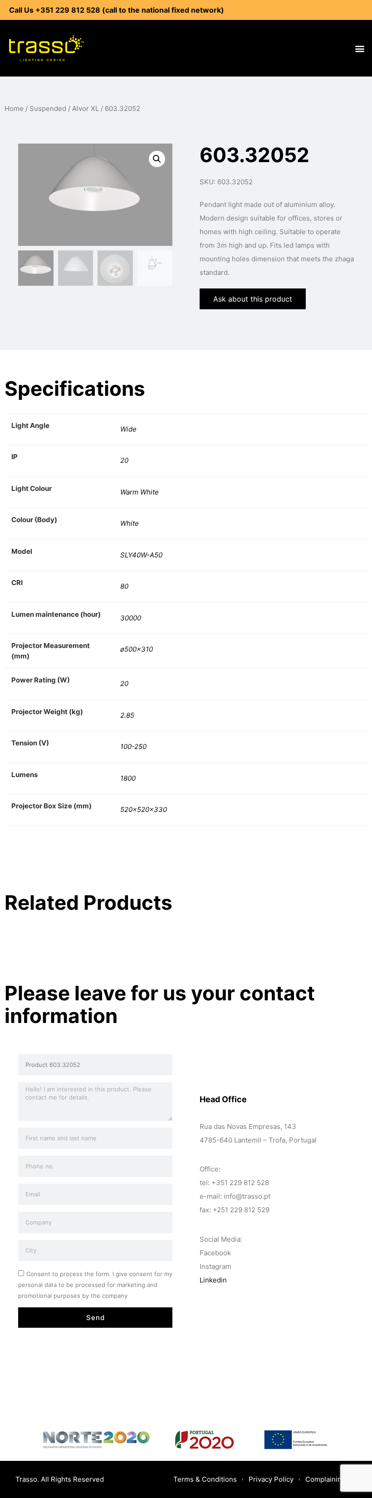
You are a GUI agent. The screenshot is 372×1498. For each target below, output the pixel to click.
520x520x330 (143, 809)
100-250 (133, 746)
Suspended (47, 108)
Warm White (139, 492)
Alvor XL (85, 108)
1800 (128, 778)
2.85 (127, 715)
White (129, 523)
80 (124, 586)
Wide (128, 429)
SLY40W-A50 (141, 555)
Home (14, 108)
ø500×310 (136, 649)
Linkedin (213, 1280)
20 (124, 460)
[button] (359, 48)
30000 (130, 618)
